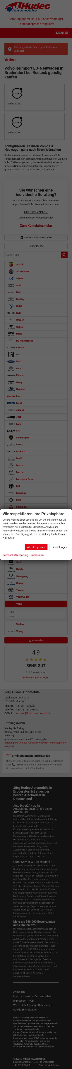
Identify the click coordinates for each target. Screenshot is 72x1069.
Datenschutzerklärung (15, 555)
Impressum (37, 555)
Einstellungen (59, 547)
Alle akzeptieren (36, 547)
